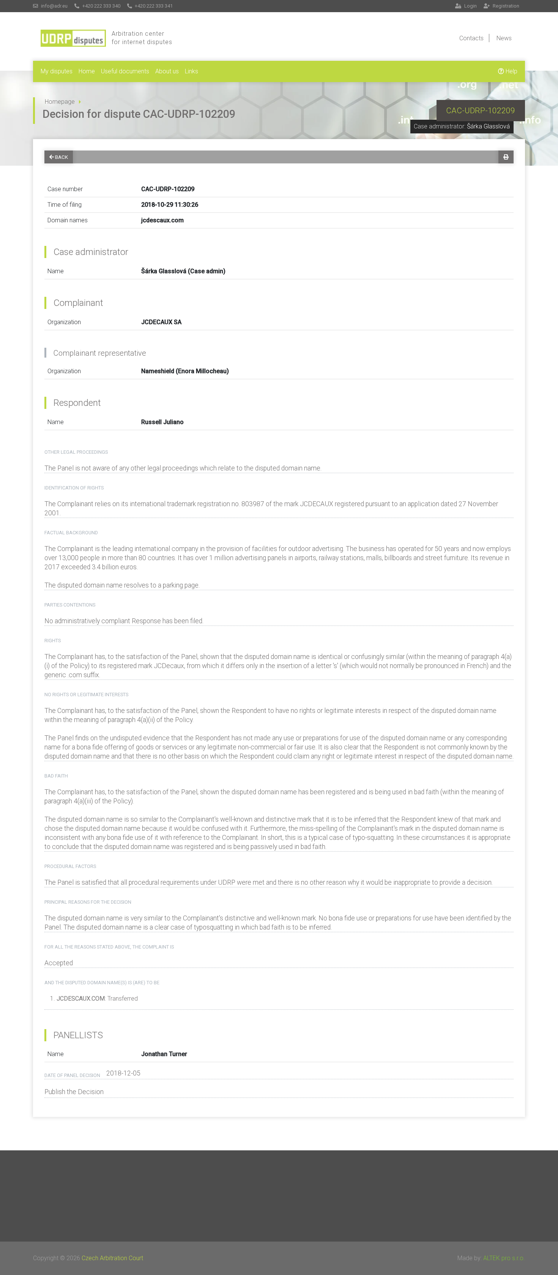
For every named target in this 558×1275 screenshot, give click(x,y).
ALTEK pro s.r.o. (504, 1258)
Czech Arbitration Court (112, 1258)
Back (61, 157)
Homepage (60, 101)
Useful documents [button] (125, 71)
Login (470, 6)
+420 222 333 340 (100, 6)
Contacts (471, 38)
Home (87, 71)
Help (510, 71)
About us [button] (167, 71)
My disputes (57, 71)
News (504, 38)
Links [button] (191, 71)
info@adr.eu (54, 6)
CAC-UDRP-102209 (480, 110)
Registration (505, 6)
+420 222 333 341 (153, 6)
